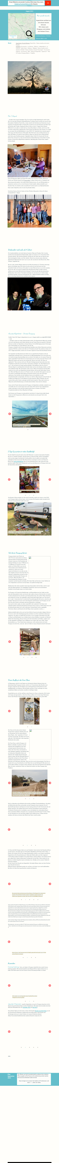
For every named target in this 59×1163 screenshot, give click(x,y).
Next (50, 414)
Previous (9, 414)
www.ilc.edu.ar (27, 180)
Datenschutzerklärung (23, 4)
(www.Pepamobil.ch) (18, 461)
